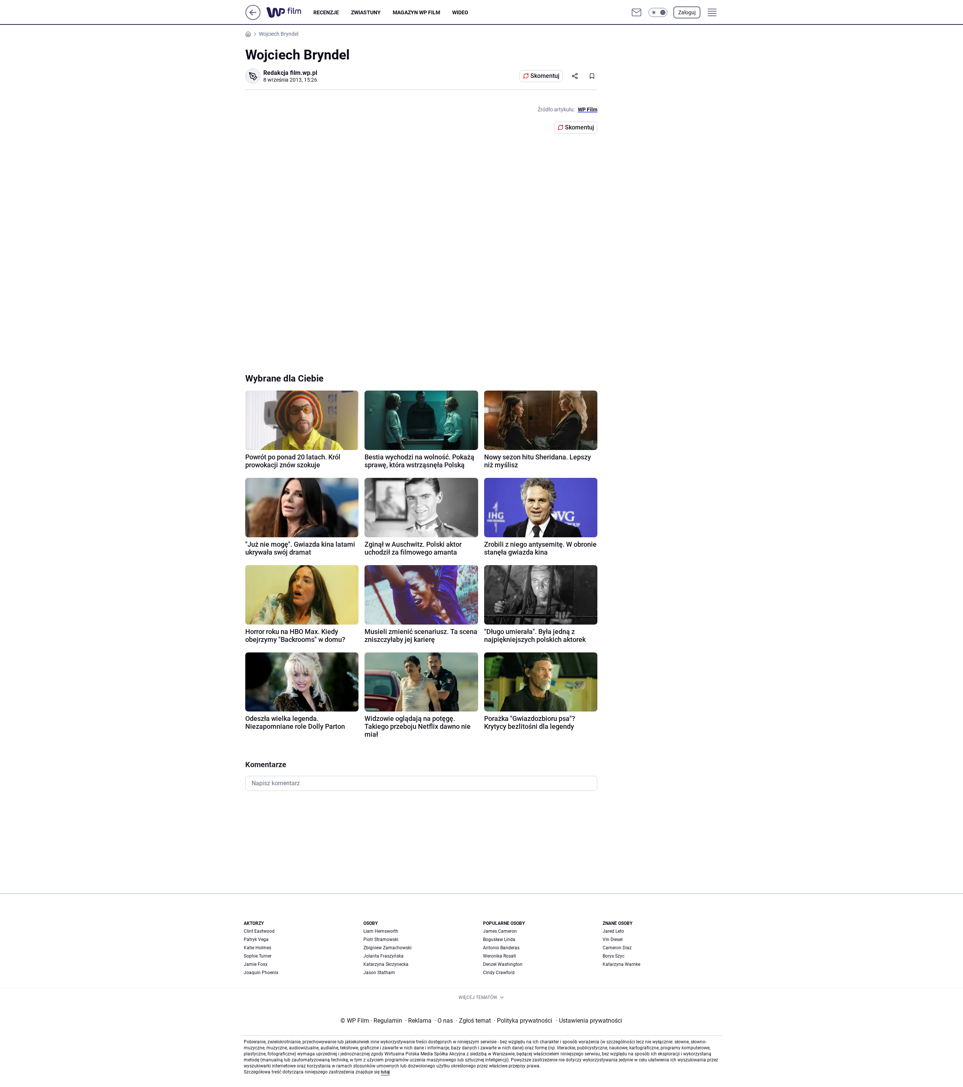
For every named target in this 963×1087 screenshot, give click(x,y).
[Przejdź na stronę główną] (253, 17)
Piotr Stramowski (380, 939)
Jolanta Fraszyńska (383, 956)
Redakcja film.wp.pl (290, 72)
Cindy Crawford (499, 972)
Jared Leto (613, 931)
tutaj (385, 1072)
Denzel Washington (503, 964)
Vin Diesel (613, 939)
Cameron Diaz (617, 947)
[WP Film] (289, 12)
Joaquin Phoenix (261, 972)
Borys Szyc (613, 956)
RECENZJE (326, 12)
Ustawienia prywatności (589, 1020)
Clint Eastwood (259, 931)
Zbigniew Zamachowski (387, 947)
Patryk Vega (256, 939)
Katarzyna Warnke (621, 964)
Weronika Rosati (499, 956)
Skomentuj (544, 75)
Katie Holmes (257, 947)
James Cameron (500, 931)
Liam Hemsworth (380, 931)
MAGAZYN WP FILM (416, 12)
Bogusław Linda (499, 939)
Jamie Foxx (255, 964)
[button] (658, 12)
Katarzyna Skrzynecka (386, 964)
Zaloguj (687, 12)
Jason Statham (379, 972)
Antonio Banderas (501, 947)
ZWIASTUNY (366, 12)
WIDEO (460, 12)
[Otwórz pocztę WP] (636, 12)
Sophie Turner (258, 956)
